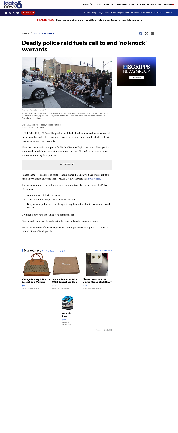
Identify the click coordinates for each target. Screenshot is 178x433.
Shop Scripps (148, 4)
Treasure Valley (90, 12)
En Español (158, 12)
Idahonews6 (6, 13)
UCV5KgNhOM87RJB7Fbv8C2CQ (18, 13)
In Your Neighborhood (120, 12)
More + (169, 12)
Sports (133, 4)
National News (44, 33)
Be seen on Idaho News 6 (141, 12)
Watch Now (165, 4)
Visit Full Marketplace (103, 250)
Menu (86, 4)
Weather (122, 4)
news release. (94, 178)
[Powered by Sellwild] (108, 330)
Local (98, 4)
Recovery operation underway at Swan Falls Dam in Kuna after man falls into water (99, 20)
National (109, 4)
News (25, 33)
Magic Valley (104, 12)
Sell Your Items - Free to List (53, 251)
